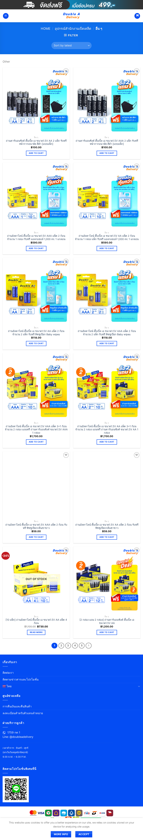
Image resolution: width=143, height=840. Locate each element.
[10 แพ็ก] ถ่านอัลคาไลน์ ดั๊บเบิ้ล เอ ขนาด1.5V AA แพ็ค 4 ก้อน (36, 621)
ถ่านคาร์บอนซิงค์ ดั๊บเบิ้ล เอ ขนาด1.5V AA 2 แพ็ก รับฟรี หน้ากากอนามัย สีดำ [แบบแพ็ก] (36, 142)
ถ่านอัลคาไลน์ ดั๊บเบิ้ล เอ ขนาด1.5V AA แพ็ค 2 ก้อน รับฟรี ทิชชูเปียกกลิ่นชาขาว (106, 526)
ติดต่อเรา (8, 672)
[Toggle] (139, 686)
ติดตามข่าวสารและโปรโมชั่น (21, 679)
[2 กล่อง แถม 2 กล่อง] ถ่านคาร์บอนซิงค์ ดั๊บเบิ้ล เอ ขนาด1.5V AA (107, 621)
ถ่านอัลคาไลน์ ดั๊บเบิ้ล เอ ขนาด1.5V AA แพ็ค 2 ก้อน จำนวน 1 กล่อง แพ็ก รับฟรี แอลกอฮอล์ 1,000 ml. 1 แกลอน (107, 237)
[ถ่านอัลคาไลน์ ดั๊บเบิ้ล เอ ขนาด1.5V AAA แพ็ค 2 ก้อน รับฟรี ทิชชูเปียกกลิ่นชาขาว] (36, 484)
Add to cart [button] (36, 153)
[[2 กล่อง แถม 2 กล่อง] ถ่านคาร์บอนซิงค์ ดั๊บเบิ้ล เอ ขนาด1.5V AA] (106, 580)
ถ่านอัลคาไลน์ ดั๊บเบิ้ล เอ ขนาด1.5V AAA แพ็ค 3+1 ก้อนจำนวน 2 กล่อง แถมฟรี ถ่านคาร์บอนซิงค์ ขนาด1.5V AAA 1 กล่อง (36, 429)
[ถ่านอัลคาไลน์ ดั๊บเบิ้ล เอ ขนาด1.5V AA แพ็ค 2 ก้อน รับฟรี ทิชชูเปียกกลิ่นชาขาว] (106, 484)
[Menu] (6, 16)
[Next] (89, 646)
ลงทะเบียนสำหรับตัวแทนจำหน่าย (23, 713)
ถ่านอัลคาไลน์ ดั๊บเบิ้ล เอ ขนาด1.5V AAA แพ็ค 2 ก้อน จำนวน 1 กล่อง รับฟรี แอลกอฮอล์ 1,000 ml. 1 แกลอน (36, 237)
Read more (36, 632)
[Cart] (137, 16)
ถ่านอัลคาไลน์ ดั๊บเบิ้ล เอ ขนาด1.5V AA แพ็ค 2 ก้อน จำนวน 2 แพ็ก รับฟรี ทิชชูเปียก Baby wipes (36, 333)
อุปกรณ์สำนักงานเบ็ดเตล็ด (73, 28)
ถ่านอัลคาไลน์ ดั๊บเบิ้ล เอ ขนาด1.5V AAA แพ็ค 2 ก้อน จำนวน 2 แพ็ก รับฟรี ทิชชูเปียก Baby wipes (107, 333)
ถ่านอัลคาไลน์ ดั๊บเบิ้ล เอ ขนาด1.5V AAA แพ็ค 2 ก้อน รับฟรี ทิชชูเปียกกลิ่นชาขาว (36, 526)
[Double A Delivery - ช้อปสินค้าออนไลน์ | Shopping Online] (71, 15)
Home (45, 28)
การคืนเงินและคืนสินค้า (17, 706)
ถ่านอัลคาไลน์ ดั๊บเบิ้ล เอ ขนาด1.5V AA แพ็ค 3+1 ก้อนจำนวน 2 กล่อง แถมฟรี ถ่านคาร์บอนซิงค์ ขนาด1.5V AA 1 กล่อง (106, 429)
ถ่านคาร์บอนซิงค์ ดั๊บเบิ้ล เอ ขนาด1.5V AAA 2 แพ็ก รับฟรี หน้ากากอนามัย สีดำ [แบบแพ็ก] (107, 142)
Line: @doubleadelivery (18, 736)
